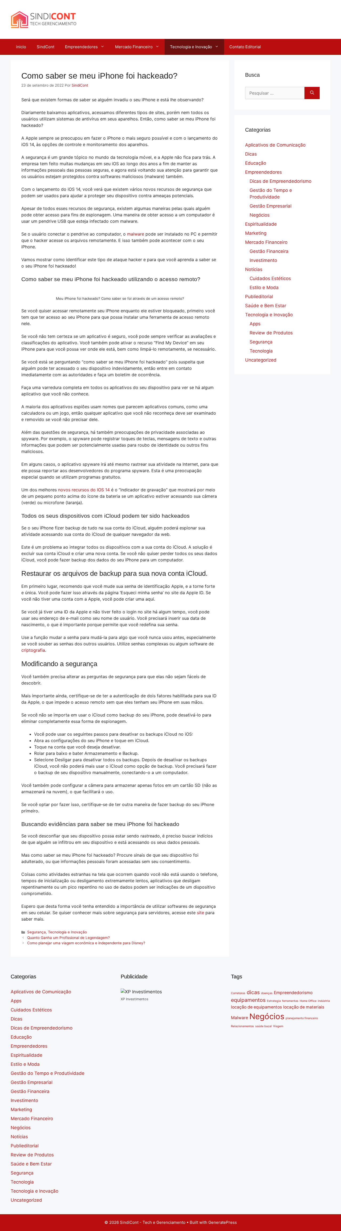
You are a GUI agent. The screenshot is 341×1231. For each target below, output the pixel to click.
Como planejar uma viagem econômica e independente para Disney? (86, 943)
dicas (253, 992)
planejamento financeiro (302, 1018)
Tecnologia (261, 351)
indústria (324, 1001)
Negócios (260, 215)
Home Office (308, 1001)
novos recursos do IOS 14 (84, 489)
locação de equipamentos (256, 1007)
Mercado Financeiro (134, 46)
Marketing (255, 233)
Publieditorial (259, 296)
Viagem (278, 1026)
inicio (21, 46)
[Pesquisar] (312, 93)
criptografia (33, 650)
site (200, 912)
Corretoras (238, 993)
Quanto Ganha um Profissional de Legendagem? (68, 938)
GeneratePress (222, 1222)
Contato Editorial (245, 46)
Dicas (251, 154)
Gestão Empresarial (270, 206)
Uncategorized (261, 360)
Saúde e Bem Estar (265, 305)
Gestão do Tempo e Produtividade (47, 1073)
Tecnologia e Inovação (191, 46)
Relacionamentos (242, 1026)
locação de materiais (303, 1007)
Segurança (36, 932)
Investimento (263, 260)
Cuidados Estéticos (270, 278)
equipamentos (248, 1000)
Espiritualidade (261, 224)
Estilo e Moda (264, 287)
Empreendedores (81, 46)
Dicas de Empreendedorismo (280, 181)
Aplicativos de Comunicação (275, 145)
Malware (239, 1017)
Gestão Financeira (269, 251)
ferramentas (290, 1001)
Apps (255, 323)
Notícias (253, 269)
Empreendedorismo (293, 992)
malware (135, 234)
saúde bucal (263, 1026)
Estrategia (274, 1001)
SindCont (45, 46)
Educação (255, 163)
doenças (267, 993)
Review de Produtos (271, 332)
